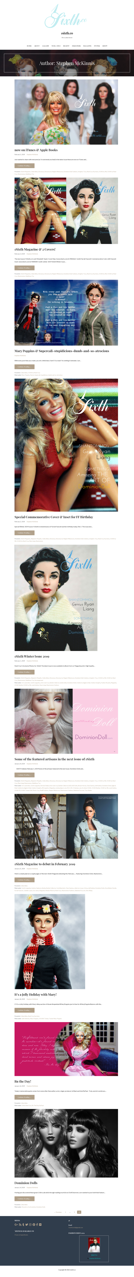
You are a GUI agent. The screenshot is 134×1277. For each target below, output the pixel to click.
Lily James (36, 890)
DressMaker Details (110, 888)
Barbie (44, 888)
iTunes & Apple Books (21, 1235)
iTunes (97, 46)
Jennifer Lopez (28, 890)
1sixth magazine (35, 683)
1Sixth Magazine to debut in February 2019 (45, 864)
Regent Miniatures (54, 790)
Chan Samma (90, 785)
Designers (76, 46)
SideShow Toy (30, 174)
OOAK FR (17, 790)
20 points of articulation (29, 1207)
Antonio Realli (44, 785)
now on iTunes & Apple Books (36, 150)
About (37, 46)
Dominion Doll (68, 171)
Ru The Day (35, 1105)
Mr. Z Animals (75, 788)
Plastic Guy (36, 790)
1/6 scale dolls (26, 683)
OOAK (89, 788)
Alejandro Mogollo (36, 539)
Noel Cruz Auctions (92, 171)
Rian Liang (32, 541)
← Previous (58, 1212)
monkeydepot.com (61, 788)
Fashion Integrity (96, 683)
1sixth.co (67, 33)
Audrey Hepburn (36, 888)
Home (29, 46)
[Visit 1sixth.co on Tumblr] (23, 1225)
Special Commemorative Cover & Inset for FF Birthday (54, 517)
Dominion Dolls (71, 683)
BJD (70, 785)
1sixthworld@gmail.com (75, 1227)
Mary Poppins (26, 375)
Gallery (45, 46)
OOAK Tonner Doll (26, 790)
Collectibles (34, 171)
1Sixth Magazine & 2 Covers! (35, 249)
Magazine (87, 46)
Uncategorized (39, 680)
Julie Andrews (26, 1018)
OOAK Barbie (19, 685)
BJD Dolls (74, 785)
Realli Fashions (44, 790)
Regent (66, 46)
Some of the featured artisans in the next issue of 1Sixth (54, 759)
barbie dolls (63, 683)
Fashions (74, 171)
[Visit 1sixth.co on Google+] (16, 1225)
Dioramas (41, 171)
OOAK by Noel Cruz (34, 372)
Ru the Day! (23, 1081)
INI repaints (45, 788)
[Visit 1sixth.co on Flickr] (40, 1225)
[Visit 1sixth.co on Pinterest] (34, 1225)
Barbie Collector (54, 683)
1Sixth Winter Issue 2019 (32, 656)
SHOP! (105, 46)
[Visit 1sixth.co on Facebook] (37, 1225)
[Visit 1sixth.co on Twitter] (26, 1225)
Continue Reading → (24, 166)
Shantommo (21, 174)
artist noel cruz (44, 683)
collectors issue (78, 888)
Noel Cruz (56, 46)
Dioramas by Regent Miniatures (54, 171)
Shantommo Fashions (52, 685)
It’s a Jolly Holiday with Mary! (36, 994)
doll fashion (98, 785)
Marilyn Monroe (50, 890)
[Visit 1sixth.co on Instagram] (30, 1225)
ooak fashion (35, 685)
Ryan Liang (43, 685)
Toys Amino (88, 790)
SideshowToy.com (78, 790)
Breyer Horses (82, 785)
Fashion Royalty (105, 683)
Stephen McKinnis (32, 154)
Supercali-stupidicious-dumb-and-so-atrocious (48, 375)
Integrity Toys (82, 171)
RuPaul (41, 1105)
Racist (32, 375)
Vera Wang (89, 890)
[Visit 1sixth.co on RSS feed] (20, 1225)
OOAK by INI (103, 171)
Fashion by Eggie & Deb (83, 683)
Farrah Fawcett (19, 890)
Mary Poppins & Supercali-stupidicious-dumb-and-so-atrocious (62, 351)
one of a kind (83, 788)
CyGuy (86, 888)
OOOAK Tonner (43, 1018)
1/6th (23, 1105)
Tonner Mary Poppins (55, 1018)
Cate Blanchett (60, 888)
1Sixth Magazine (25, 171)
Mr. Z (68, 788)
